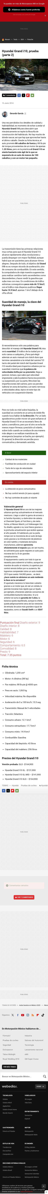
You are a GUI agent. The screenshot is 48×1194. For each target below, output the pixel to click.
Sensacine (28, 1115)
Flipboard (28, 95)
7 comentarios (10, 95)
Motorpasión (29, 1131)
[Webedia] (9, 1088)
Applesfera (6, 1106)
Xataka (5, 1099)
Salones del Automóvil (34, 1040)
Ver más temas (9, 1067)
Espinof (27, 1119)
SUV (22, 39)
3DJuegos (28, 1099)
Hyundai (15, 785)
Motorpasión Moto (31, 1135)
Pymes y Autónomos (32, 1151)
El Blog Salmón (30, 1147)
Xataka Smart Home (10, 1109)
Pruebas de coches (29, 785)
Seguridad (7, 1045)
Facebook (19, 95)
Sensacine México (31, 1170)
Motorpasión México (32, 1177)
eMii (26, 1054)
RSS (33, 1015)
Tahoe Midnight (9, 1054)
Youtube (23, 1015)
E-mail (32, 95)
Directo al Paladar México (11, 1177)
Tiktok (43, 1015)
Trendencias (7, 1147)
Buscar (44, 1076)
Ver (25, 897)
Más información (27, 1191)
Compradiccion (8, 1154)
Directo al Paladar (9, 1131)
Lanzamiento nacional (34, 1050)
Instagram (28, 1015)
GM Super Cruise (32, 1059)
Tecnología (29, 1045)
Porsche (30, 39)
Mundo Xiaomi (8, 1113)
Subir (39, 1086)
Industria (28, 1036)
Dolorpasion (8, 1050)
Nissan (7, 39)
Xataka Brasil (7, 1170)
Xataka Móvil (7, 1103)
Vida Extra (28, 1103)
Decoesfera (7, 1151)
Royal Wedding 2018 (11, 1059)
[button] (18, 113)
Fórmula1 (6, 1036)
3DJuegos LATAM (31, 1167)
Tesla (15, 39)
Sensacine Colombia (32, 1174)
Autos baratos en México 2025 (30, 1005)
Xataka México (8, 1167)
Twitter (23, 95)
